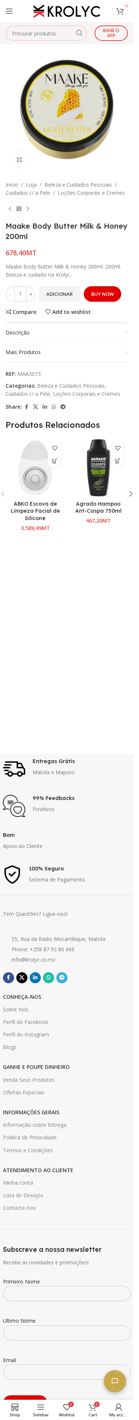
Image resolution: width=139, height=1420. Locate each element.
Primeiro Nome (21, 1281)
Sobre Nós (16, 1009)
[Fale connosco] (115, 1381)
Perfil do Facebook (25, 1021)
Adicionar (59, 294)
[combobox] (46, 33)
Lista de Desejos (23, 1195)
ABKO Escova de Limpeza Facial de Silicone (35, 511)
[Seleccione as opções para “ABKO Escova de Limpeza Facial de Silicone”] (54, 461)
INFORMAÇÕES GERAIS (31, 1112)
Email (9, 1360)
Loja (31, 184)
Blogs (10, 1046)
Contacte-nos (19, 1207)
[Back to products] (18, 209)
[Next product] (27, 209)
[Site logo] (66, 10)
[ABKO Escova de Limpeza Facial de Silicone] (35, 467)
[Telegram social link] (63, 407)
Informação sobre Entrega (34, 1124)
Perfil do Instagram (26, 1034)
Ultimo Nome (19, 1320)
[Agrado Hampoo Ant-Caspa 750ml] (98, 467)
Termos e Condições (28, 1150)
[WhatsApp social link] (53, 407)
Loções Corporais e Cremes (91, 192)
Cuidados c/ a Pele (28, 192)
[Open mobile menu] (9, 11)
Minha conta (18, 1182)
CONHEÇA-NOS (22, 996)
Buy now (102, 294)
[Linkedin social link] (44, 407)
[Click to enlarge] (19, 159)
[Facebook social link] (26, 407)
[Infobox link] (67, 769)
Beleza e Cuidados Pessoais (78, 184)
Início (12, 184)
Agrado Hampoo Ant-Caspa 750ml (98, 508)
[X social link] (35, 407)
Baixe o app (111, 33)
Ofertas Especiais (23, 1092)
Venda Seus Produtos (28, 1079)
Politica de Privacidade (30, 1137)
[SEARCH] (79, 33)
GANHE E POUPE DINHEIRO (36, 1066)
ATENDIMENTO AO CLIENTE (38, 1170)
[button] (117, 461)
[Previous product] (10, 209)
